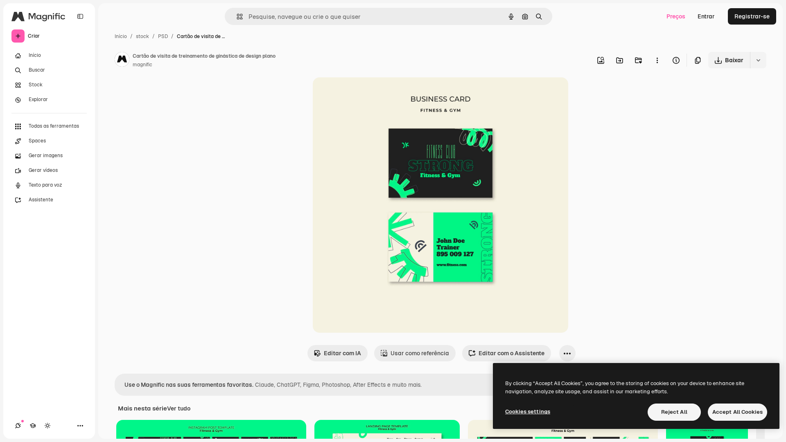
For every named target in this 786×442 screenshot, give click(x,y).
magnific (142, 64)
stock (142, 36)
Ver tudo (178, 408)
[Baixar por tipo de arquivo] (758, 60)
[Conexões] (18, 425)
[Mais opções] (657, 60)
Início (121, 36)
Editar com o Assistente (511, 353)
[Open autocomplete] (236, 17)
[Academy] (32, 425)
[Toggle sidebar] (80, 16)
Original (365, 93)
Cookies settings (527, 411)
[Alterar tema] (47, 425)
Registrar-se (752, 16)
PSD (163, 36)
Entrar (706, 16)
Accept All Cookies (737, 411)
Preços (675, 16)
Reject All (674, 411)
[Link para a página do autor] (122, 60)
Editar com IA (342, 353)
